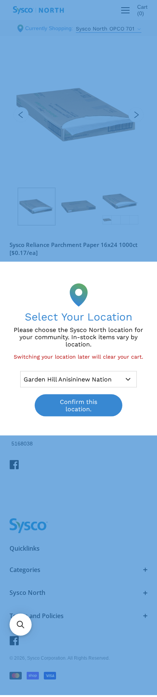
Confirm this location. (78, 405)
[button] (21, 625)
